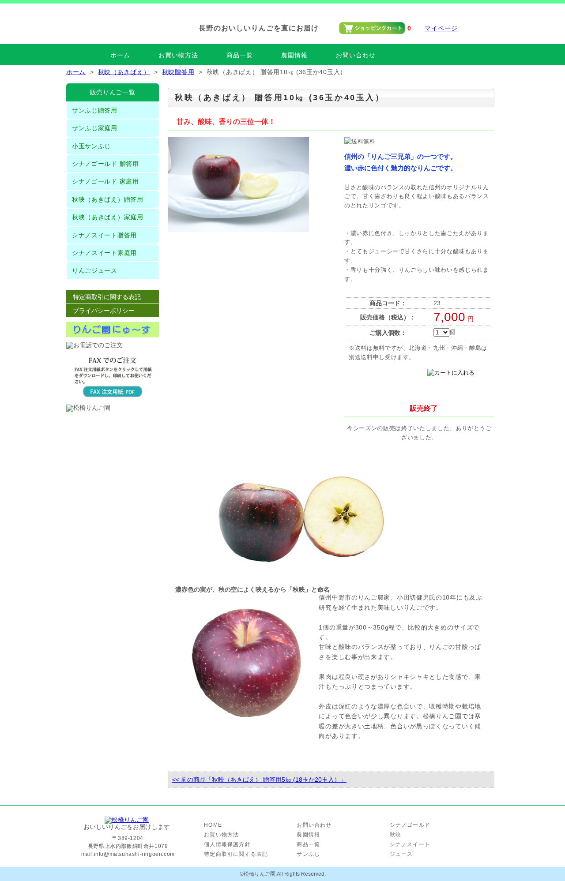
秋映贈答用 (178, 71)
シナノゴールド (410, 825)
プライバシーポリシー (104, 310)
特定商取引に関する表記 (107, 296)
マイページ (441, 28)
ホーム (120, 55)
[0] (371, 32)
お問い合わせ (356, 55)
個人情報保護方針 (227, 844)
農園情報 (294, 55)
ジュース (401, 854)
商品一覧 (239, 55)
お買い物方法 (178, 55)
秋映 (395, 835)
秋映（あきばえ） (124, 71)
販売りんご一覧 (113, 92)
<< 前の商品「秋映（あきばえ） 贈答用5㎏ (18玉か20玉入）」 (259, 779)
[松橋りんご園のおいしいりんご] (127, 819)
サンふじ (308, 854)
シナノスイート (410, 844)
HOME (213, 825)
